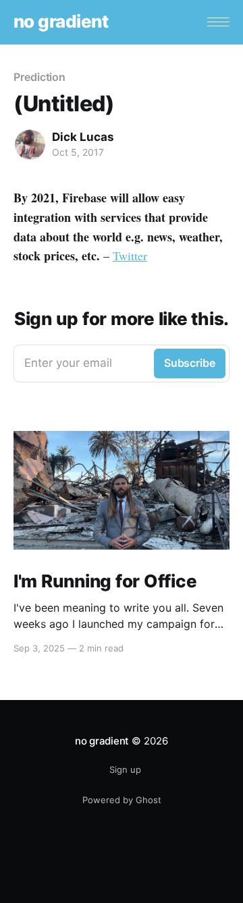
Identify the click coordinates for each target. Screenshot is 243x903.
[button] (218, 22)
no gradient (61, 22)
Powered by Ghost (121, 799)
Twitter (130, 255)
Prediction (39, 77)
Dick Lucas (83, 137)
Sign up (125, 769)
